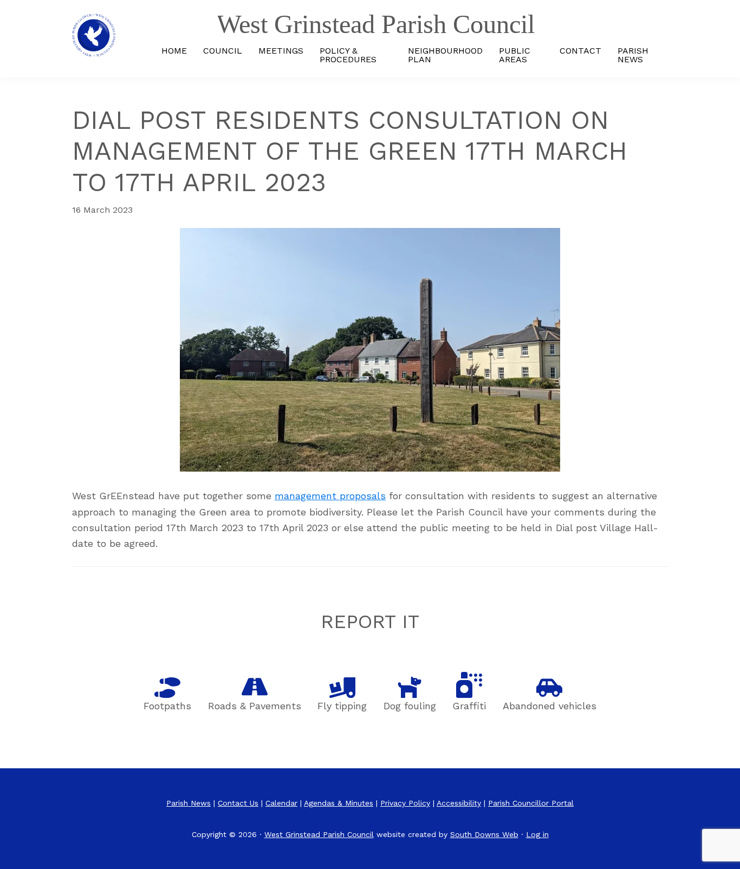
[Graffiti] (469, 685)
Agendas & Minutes (338, 803)
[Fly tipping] (342, 687)
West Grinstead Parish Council (319, 834)
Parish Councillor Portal (531, 803)
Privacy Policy (405, 803)
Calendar (281, 803)
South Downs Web (484, 834)
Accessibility (459, 803)
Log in (537, 834)
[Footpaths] (167, 687)
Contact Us (238, 803)
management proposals (330, 495)
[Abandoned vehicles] (549, 687)
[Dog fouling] (410, 686)
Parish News (188, 803)
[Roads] (255, 686)
